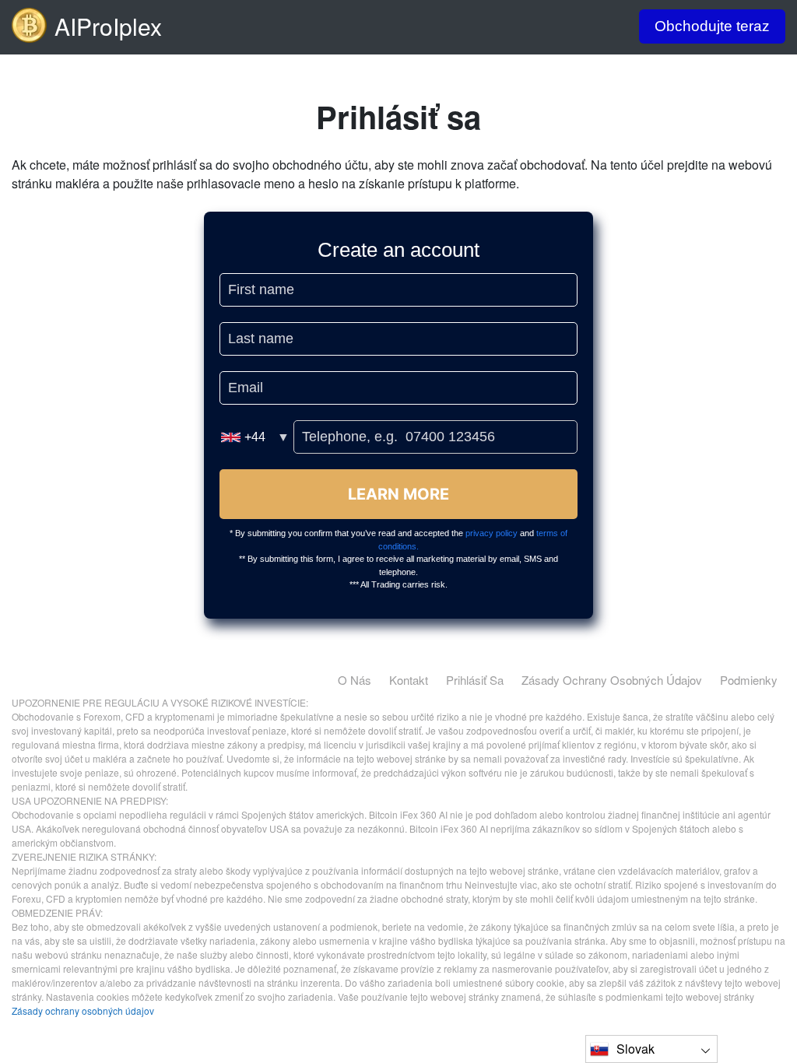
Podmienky (749, 680)
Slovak (635, 1049)
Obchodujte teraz (712, 26)
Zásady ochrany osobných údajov (611, 680)
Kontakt (408, 680)
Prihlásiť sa (475, 680)
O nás (354, 680)
